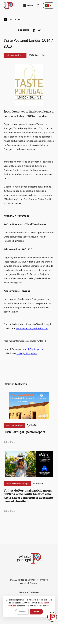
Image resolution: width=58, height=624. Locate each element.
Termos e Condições (29, 592)
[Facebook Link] (33, 30)
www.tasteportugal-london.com (32, 328)
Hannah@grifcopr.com (33, 349)
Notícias (15, 19)
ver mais (22, 611)
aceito (36, 611)
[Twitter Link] (39, 30)
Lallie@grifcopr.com (27, 353)
